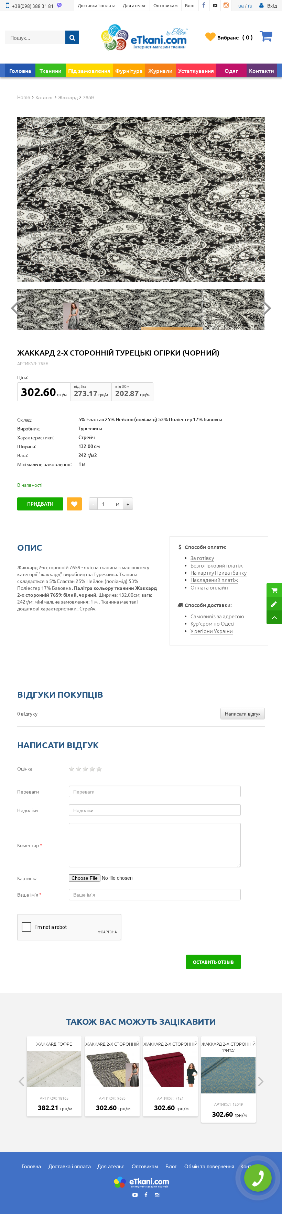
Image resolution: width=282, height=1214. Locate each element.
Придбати (40, 504)
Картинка (27, 878)
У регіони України (212, 630)
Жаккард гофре (54, 1044)
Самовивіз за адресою (217, 616)
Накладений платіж (214, 579)
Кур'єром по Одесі (213, 623)
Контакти (261, 70)
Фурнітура (129, 70)
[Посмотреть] (48, 309)
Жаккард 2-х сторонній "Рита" (229, 1047)
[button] (272, 5)
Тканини (51, 70)
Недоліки (27, 810)
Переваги (28, 791)
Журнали (160, 70)
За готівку (202, 557)
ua (241, 5)
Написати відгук (242, 713)
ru (250, 5)
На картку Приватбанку (219, 572)
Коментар (29, 845)
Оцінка (24, 768)
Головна (20, 70)
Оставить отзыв (213, 962)
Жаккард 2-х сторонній (112, 1044)
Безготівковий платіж (217, 565)
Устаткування (196, 70)
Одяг (231, 70)
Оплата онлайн (209, 587)
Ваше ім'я (29, 894)
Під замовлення (89, 70)
